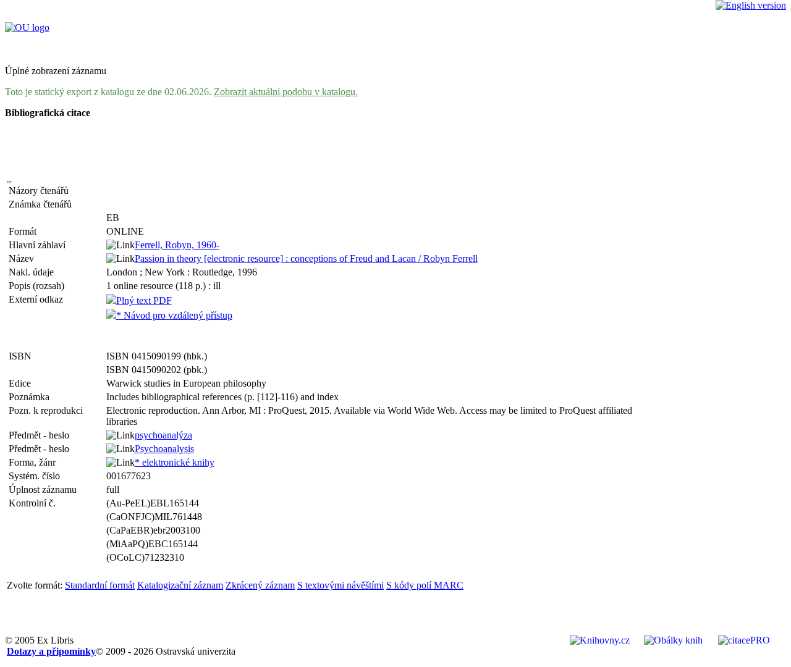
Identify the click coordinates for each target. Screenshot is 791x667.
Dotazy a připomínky (51, 651)
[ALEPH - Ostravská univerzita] (27, 27)
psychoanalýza (163, 435)
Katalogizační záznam (180, 585)
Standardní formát (100, 585)
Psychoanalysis (164, 448)
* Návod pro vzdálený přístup (174, 315)
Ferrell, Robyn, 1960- (177, 245)
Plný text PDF (144, 300)
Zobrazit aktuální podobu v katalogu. (286, 91)
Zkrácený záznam (260, 585)
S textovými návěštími (340, 585)
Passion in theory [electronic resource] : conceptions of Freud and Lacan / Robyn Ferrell (306, 258)
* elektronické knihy (174, 462)
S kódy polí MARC (424, 585)
